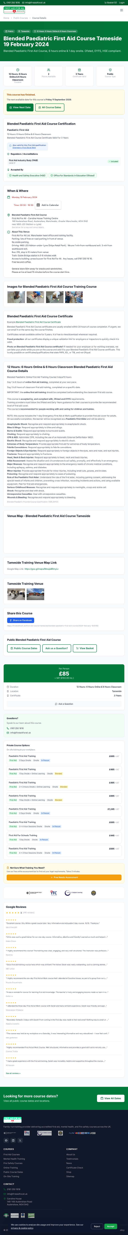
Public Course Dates (25, 648)
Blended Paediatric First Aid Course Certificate (38, 322)
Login (121, 2)
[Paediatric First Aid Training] (35, 297)
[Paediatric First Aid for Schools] (55, 297)
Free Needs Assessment (66, 877)
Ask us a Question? (57, 648)
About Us (70, 1154)
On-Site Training (11, 1176)
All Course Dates (51, 107)
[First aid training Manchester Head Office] (35, 594)
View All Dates (112, 1098)
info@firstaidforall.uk (35, 2)
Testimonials (72, 1159)
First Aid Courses (12, 1154)
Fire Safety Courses (13, 1163)
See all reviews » (13, 1073)
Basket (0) (112, 2)
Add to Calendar (50, 205)
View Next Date (21, 107)
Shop (68, 1172)
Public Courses (21, 18)
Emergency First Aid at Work (24, 148)
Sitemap (70, 1176)
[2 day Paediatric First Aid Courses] (16, 297)
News (69, 1163)
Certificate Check (74, 1167)
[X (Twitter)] (20, 1140)
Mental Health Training (14, 1159)
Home (6, 18)
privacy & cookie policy (22, 1228)
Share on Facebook (22, 620)
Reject (97, 1226)
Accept (110, 1226)
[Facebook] (6, 1140)
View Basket (87, 648)
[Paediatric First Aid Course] (74, 297)
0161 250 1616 (13, 2)
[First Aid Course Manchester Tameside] (16, 594)
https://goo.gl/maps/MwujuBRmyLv (41, 569)
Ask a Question (65, 704)
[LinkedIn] (13, 1140)
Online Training (11, 1167)
